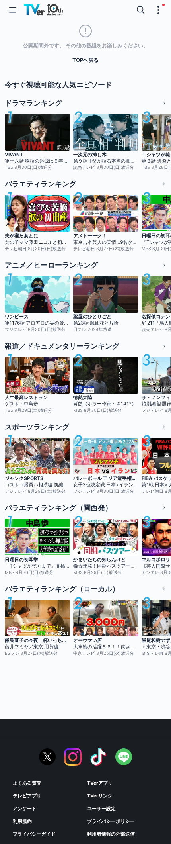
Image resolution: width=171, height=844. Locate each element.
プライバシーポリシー (111, 821)
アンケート (25, 808)
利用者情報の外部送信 (111, 834)
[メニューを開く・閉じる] (158, 10)
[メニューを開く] (12, 10)
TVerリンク (100, 796)
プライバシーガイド (34, 834)
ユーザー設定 (101, 808)
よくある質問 (27, 783)
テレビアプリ (27, 796)
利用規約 (22, 821)
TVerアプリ (100, 783)
